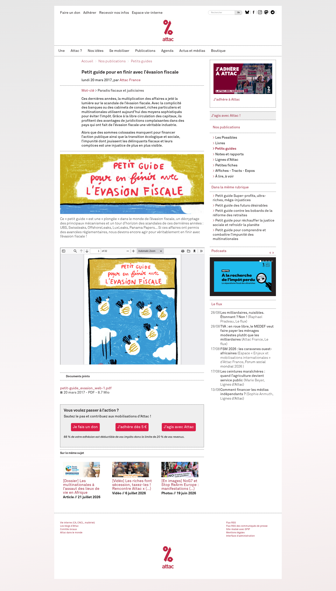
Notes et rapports (229, 154)
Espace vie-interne (147, 13)
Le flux (216, 304)
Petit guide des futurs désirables (241, 205)
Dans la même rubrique (230, 187)
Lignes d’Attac (226, 160)
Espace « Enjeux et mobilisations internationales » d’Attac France (245, 358)
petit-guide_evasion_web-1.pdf (86, 388)
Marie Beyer (254, 380)
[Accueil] (168, 30)
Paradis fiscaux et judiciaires (121, 90)
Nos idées (95, 51)
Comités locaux (68, 529)
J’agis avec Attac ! (226, 115)
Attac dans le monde (71, 533)
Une (61, 51)
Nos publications (112, 61)
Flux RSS (231, 523)
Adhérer (89, 13)
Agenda (167, 51)
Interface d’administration (240, 536)
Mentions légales (235, 533)
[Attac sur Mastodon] (267, 12)
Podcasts (218, 251)
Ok (238, 12)
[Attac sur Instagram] (260, 12)
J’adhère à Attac (227, 99)
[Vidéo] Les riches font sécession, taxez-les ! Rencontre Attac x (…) (132, 485)
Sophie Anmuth (259, 394)
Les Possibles (226, 137)
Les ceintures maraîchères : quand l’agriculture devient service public (242, 376)
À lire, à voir (224, 176)
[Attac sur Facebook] (254, 12)
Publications (145, 51)
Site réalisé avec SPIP (238, 529)
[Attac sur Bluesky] (247, 12)
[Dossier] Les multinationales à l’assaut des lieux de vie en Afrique (81, 487)
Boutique (218, 51)
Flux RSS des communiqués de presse (247, 526)
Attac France (130, 80)
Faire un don (70, 13)
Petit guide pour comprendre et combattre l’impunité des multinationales (239, 235)
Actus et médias (192, 51)
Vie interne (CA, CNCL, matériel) (77, 523)
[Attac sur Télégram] (273, 12)
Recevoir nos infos (114, 13)
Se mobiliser (119, 51)
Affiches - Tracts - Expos (235, 171)
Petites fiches (226, 165)
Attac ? (76, 51)
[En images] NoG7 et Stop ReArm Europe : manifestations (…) (180, 485)
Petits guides (141, 61)
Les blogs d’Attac (69, 526)
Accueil (87, 61)
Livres (220, 143)
